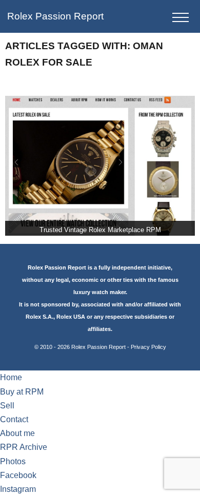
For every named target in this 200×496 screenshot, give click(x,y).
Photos (13, 461)
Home (11, 377)
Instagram (18, 489)
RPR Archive (23, 447)
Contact (14, 419)
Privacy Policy (148, 347)
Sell (7, 405)
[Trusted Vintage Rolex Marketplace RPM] (100, 166)
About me (17, 433)
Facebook (18, 475)
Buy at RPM (22, 391)
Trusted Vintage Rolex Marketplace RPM (100, 230)
